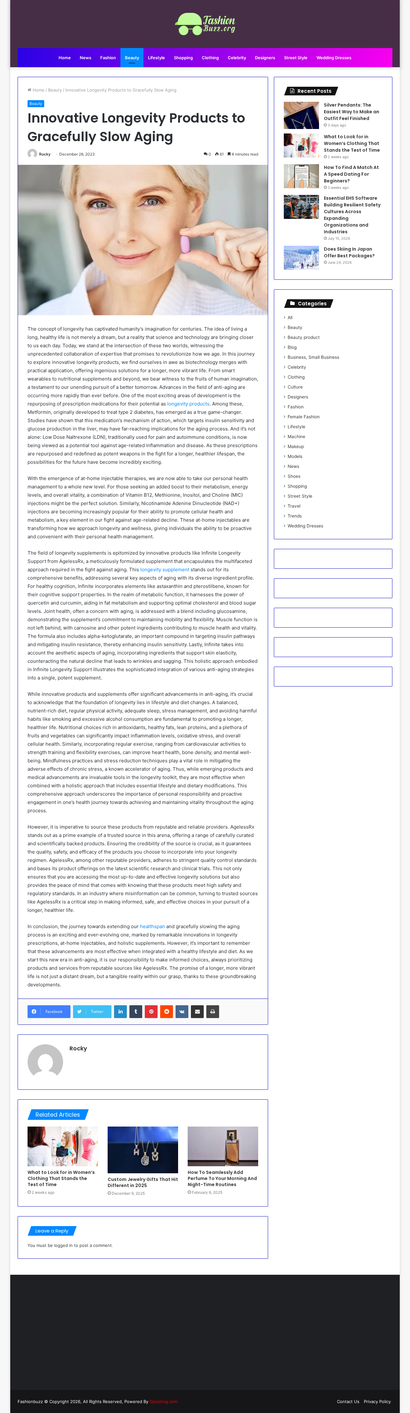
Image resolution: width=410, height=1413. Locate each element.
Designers (265, 57)
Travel (294, 506)
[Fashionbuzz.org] (205, 24)
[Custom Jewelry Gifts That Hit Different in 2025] (143, 1150)
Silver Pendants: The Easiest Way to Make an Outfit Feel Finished (351, 112)
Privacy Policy (377, 1401)
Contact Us (348, 1401)
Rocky (45, 154)
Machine (296, 436)
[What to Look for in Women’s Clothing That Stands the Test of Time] (63, 1146)
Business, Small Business (313, 357)
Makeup (296, 446)
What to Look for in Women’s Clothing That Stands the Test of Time (61, 1178)
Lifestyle (156, 57)
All (290, 317)
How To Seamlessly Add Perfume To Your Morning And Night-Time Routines (222, 1178)
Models (295, 456)
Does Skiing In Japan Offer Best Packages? (349, 252)
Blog (292, 347)
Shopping (183, 57)
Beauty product (304, 337)
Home (65, 57)
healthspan (152, 926)
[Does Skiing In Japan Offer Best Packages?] (301, 258)
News (85, 57)
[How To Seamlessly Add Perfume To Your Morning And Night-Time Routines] (223, 1146)
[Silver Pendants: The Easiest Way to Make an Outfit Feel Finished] (301, 115)
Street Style (296, 57)
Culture (295, 386)
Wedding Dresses (333, 57)
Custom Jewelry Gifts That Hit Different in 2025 (143, 1182)
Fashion (108, 57)
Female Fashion (304, 416)
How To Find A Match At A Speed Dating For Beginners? (351, 174)
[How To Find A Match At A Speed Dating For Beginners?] (301, 176)
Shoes (294, 476)
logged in (63, 1245)
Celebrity (237, 57)
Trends (295, 515)
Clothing (210, 57)
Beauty (132, 57)
